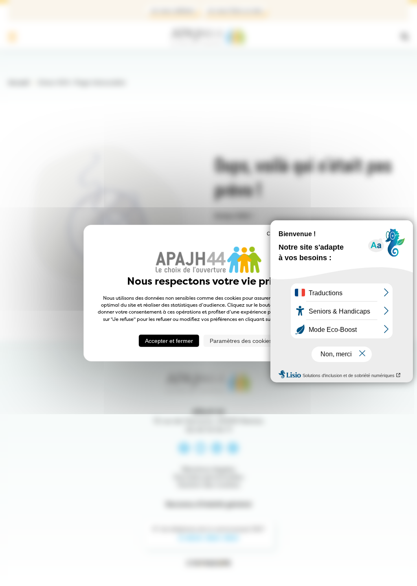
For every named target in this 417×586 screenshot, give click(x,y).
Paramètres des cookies (241, 341)
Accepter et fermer (169, 341)
